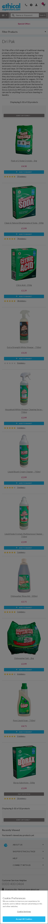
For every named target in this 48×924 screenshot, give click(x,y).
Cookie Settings (24, 912)
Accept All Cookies (24, 919)
